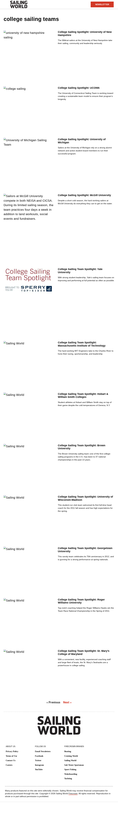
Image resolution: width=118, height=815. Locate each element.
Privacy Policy (12, 751)
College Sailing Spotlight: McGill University (84, 195)
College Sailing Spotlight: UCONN (78, 87)
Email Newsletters (43, 751)
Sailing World (70, 760)
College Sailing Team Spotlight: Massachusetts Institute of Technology (81, 344)
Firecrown (73, 793)
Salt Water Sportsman (74, 765)
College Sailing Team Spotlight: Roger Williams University (81, 601)
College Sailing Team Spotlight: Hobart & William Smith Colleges (83, 396)
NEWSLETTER (102, 4)
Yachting (68, 778)
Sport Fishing (70, 769)
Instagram (39, 765)
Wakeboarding (70, 774)
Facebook (39, 756)
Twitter (38, 760)
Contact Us (10, 760)
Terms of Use (11, 756)
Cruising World (71, 756)
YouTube (39, 769)
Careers (9, 765)
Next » (67, 702)
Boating (67, 751)
